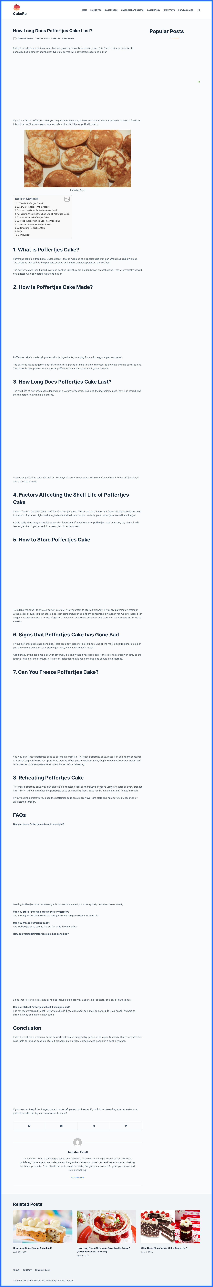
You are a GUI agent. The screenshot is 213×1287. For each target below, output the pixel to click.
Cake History (153, 10)
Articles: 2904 (77, 1177)
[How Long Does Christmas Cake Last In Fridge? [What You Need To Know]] (106, 1227)
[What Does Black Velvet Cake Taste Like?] (170, 1227)
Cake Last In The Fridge (62, 38)
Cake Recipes (111, 10)
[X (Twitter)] (61, 1126)
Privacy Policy (42, 1270)
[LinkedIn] (126, 1126)
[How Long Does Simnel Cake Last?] (42, 1227)
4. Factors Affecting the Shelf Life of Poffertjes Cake (43, 214)
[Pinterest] (94, 1126)
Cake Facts (169, 10)
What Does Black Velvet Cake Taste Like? (164, 1248)
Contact (27, 1270)
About (16, 1270)
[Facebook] (29, 1126)
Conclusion (24, 235)
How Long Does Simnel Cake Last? (32, 1248)
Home (84, 10)
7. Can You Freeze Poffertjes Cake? (34, 224)
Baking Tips (95, 10)
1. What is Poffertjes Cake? (30, 203)
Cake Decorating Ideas (132, 10)
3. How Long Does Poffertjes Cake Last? (37, 210)
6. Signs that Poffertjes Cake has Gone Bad (38, 221)
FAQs (19, 231)
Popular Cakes (185, 10)
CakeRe (20, 13)
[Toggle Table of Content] (65, 199)
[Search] (199, 10)
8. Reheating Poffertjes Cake (31, 228)
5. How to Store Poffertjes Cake (33, 217)
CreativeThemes (65, 1280)
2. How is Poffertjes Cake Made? (33, 207)
